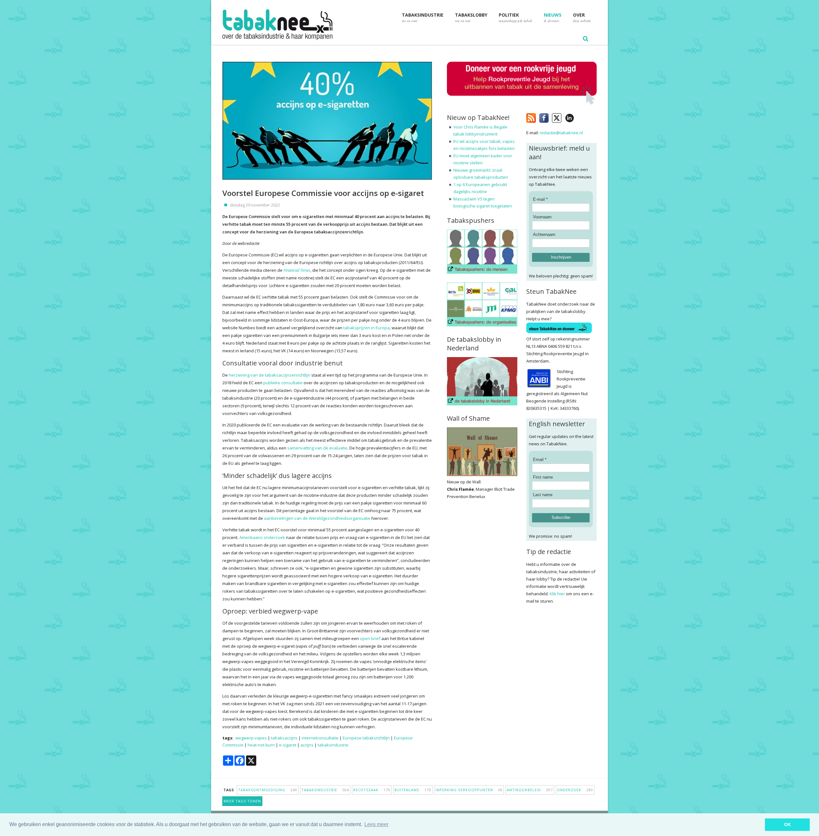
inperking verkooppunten (469, 789)
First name (543, 477)
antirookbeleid (530, 789)
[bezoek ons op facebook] (578, 117)
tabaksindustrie (333, 745)
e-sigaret (287, 745)
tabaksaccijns (284, 738)
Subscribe (561, 517)
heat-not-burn (261, 745)
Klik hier (557, 594)
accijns (307, 745)
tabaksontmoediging (267, 789)
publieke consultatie (283, 383)
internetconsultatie (320, 738)
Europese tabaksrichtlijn (366, 738)
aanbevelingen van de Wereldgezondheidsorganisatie (317, 518)
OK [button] (787, 824)
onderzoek (575, 789)
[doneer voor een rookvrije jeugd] (522, 103)
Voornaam (542, 217)
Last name (543, 494)
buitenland (412, 789)
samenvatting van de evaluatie (317, 448)
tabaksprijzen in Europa (366, 328)
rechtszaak (371, 789)
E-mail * (540, 199)
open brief (370, 638)
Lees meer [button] (376, 824)
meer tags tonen (242, 801)
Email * (539, 459)
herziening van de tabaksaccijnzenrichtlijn (269, 375)
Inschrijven (561, 257)
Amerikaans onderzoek (262, 537)
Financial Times (296, 270)
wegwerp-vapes (251, 738)
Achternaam (544, 234)
